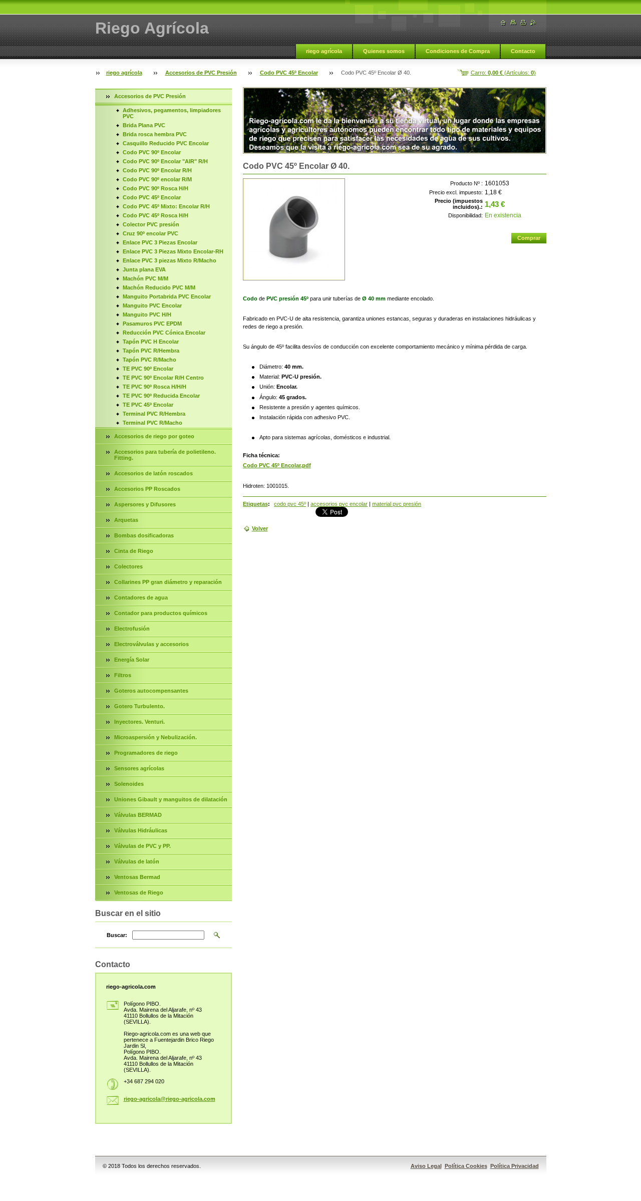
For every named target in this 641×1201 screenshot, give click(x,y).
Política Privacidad (514, 1166)
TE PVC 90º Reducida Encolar (161, 396)
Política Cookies (466, 1166)
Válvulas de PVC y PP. (142, 846)
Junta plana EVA (144, 269)
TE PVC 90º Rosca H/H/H (154, 387)
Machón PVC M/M (145, 278)
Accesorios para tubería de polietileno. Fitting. (165, 455)
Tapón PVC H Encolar (151, 342)
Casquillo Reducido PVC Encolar (166, 143)
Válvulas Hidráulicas (140, 830)
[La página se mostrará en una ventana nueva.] (294, 229)
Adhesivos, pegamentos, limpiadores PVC (172, 113)
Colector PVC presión (151, 224)
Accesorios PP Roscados (147, 489)
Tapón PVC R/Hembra (151, 351)
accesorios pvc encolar (339, 504)
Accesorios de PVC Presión (201, 73)
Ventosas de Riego (138, 892)
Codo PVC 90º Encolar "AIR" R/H (165, 161)
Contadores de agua (141, 597)
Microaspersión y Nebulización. (155, 737)
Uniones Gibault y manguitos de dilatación (170, 799)
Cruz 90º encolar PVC (150, 233)
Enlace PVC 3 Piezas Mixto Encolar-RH (173, 251)
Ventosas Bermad (137, 877)
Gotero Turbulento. (139, 706)
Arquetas (126, 520)
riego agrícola (324, 51)
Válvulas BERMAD (138, 815)
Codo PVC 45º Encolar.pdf (277, 465)
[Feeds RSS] (533, 23)
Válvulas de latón (136, 861)
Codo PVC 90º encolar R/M (157, 179)
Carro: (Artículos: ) (503, 73)
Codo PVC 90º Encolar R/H (157, 170)
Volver (260, 528)
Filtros (122, 675)
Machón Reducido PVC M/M (159, 287)
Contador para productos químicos (160, 613)
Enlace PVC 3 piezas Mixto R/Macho (169, 260)
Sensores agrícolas (139, 768)
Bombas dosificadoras (144, 535)
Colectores (128, 566)
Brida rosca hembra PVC (155, 134)
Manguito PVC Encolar (152, 306)
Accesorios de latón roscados (153, 473)
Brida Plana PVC (144, 125)
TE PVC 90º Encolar (148, 369)
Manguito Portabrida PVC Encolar (167, 296)
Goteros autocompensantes (151, 691)
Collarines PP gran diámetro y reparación (168, 582)
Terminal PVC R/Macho (152, 423)
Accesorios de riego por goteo (154, 436)
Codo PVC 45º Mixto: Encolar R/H (166, 206)
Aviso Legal (426, 1166)
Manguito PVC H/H (147, 315)
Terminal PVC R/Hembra (154, 414)
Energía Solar (131, 660)
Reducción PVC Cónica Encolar (164, 333)
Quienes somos (384, 51)
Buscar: (117, 935)
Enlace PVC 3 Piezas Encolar (160, 242)
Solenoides (129, 784)
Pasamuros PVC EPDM (152, 324)
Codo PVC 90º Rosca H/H (155, 188)
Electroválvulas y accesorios (151, 644)
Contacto (523, 51)
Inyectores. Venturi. (139, 722)
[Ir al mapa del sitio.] (513, 23)
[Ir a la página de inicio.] (503, 23)
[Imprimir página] (523, 23)
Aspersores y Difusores (145, 504)
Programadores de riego (146, 753)
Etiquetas (255, 504)
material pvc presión (396, 504)
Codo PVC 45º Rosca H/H (155, 215)
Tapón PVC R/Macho (149, 360)
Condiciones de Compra (458, 51)
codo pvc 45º (290, 504)
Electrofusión (132, 629)
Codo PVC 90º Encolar (152, 152)
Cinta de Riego (133, 551)
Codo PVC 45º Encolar (289, 73)
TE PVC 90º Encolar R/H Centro (163, 378)
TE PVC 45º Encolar (148, 405)
